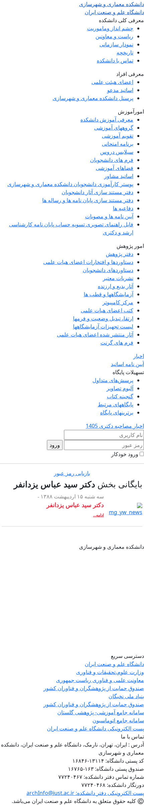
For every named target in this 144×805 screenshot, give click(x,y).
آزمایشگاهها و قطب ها (108, 294)
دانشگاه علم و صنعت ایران (114, 664)
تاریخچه (125, 52)
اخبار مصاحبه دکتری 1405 (115, 426)
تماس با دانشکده (115, 60)
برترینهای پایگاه (116, 412)
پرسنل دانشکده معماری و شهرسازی (93, 98)
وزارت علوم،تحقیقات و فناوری (110, 672)
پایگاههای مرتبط (115, 404)
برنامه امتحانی (117, 143)
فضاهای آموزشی (114, 168)
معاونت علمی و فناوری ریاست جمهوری (100, 680)
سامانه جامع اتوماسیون (118, 720)
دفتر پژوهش (119, 254)
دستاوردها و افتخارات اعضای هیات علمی (88, 262)
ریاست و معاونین (114, 36)
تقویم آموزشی (117, 135)
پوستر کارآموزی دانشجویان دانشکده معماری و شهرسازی (70, 184)
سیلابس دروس (116, 151)
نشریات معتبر (118, 278)
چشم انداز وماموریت (110, 28)
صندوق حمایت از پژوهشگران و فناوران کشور (94, 688)
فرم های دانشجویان (111, 160)
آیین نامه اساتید (127, 364)
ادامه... (98, 515)
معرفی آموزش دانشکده (106, 119)
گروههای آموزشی (113, 127)
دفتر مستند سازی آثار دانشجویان (97, 192)
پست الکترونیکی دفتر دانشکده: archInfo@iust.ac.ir (85, 793)
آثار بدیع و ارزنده (115, 286)
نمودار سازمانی (116, 44)
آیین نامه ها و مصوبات (109, 216)
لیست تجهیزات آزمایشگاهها (103, 326)
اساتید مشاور (118, 176)
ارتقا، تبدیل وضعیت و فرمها (103, 318)
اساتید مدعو (120, 90)
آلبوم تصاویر (119, 388)
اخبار (138, 356)
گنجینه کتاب (120, 396)
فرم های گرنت (116, 342)
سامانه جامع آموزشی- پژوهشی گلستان (100, 712)
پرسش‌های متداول (112, 380)
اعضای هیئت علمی (112, 82)
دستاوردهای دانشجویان (108, 270)
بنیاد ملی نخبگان (126, 696)
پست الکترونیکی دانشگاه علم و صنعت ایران (95, 728)
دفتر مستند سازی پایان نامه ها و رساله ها (87, 200)
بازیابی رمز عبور (72, 473)
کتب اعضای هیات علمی (107, 310)
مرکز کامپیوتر (117, 302)
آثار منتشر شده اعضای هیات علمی (95, 334)
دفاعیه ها (123, 208)
